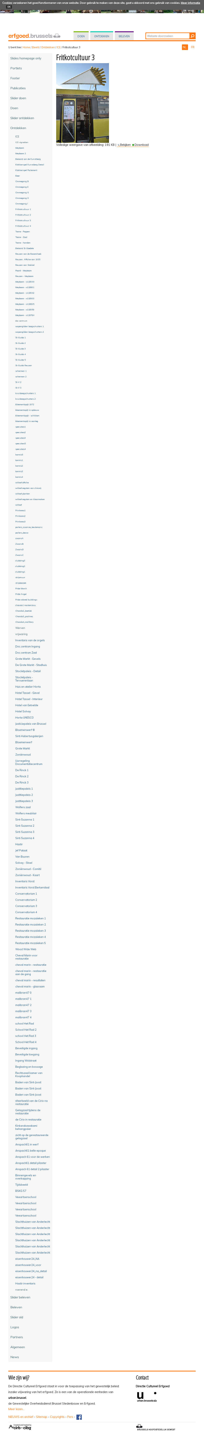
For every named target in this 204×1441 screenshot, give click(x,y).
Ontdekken (101, 36)
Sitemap (41, 1417)
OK (9, 6)
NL (185, 47)
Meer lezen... (16, 1409)
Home (26, 47)
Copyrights (57, 1417)
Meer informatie (190, 2)
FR (192, 47)
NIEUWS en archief (20, 1417)
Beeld (35, 47)
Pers (70, 1417)
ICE (59, 47)
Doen (81, 36)
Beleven (124, 36)
